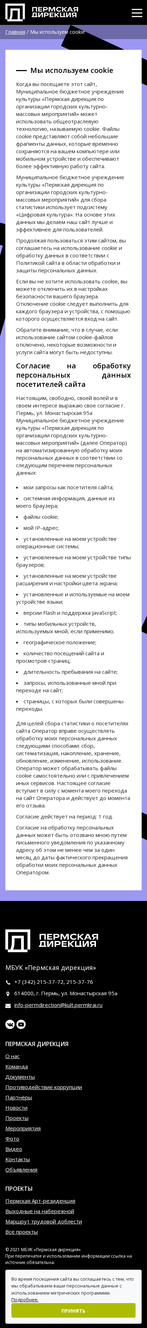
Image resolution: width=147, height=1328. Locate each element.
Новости (16, 1107)
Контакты (17, 1159)
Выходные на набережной (39, 1211)
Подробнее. (25, 1299)
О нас (12, 1056)
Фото (12, 1138)
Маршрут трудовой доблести (43, 1221)
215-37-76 (79, 981)
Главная (15, 31)
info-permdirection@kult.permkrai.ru (58, 1004)
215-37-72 (50, 981)
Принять (73, 1310)
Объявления (21, 1169)
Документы (20, 1076)
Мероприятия (23, 1128)
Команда (16, 1066)
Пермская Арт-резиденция (40, 1200)
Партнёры (18, 1097)
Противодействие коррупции (43, 1086)
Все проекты (21, 1231)
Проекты (17, 1117)
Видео (13, 1148)
